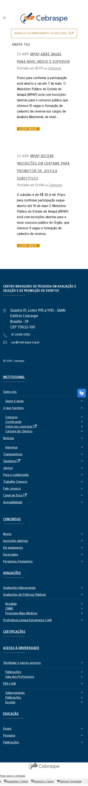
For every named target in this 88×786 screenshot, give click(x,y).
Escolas (10, 702)
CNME (9, 608)
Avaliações (12, 573)
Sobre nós (10, 392)
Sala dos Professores (19, 677)
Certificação (13, 422)
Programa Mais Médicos (21, 613)
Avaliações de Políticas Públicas (24, 595)
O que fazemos (13, 408)
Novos (7, 534)
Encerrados (10, 554)
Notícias (8, 438)
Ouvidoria (12, 461)
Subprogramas (15, 693)
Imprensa (11, 447)
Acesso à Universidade (21, 648)
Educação (11, 713)
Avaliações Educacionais (19, 588)
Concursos (12, 519)
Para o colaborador (16, 475)
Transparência (12, 454)
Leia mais (28, 129)
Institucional (14, 377)
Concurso (54, 68)
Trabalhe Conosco (15, 482)
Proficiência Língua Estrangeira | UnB (27, 620)
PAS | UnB (9, 683)
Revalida (11, 604)
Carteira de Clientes (18, 431)
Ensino (7, 728)
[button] (15, 781)
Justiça (8, 468)
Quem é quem (14, 401)
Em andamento (13, 548)
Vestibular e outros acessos (22, 663)
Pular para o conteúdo (12, 775)
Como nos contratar (21, 427)
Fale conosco (12, 488)
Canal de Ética (15, 495)
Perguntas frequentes (18, 561)
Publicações (13, 672)
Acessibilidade (12, 502)
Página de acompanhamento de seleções (45, 35)
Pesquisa (9, 735)
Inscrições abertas (15, 541)
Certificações (14, 631)
